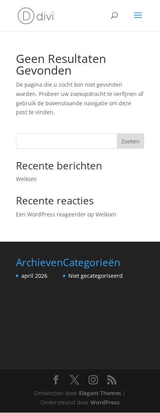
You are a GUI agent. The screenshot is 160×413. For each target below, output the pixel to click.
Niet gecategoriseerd (95, 275)
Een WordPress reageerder (51, 214)
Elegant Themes (100, 393)
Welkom (26, 179)
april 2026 (34, 275)
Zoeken (130, 141)
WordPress (105, 402)
